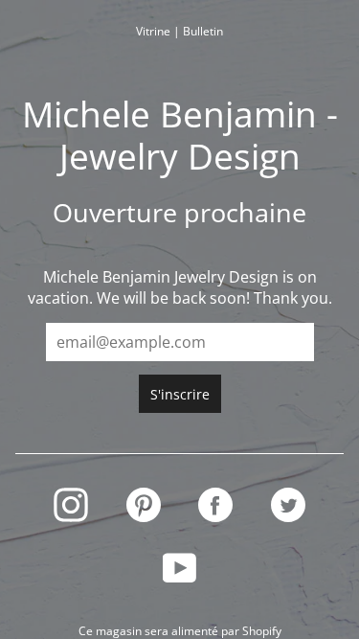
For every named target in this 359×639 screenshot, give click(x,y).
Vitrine (153, 31)
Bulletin (203, 31)
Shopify (261, 631)
